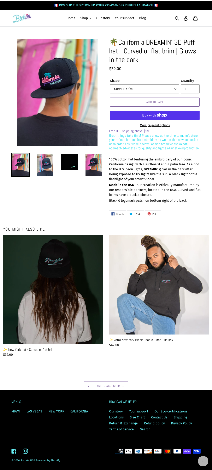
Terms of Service (121, 429)
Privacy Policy (181, 423)
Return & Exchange (123, 423)
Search (145, 429)
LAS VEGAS (34, 411)
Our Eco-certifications (170, 411)
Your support (138, 411)
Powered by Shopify (48, 460)
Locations (116, 417)
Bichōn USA (28, 460)
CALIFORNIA (79, 411)
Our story (116, 411)
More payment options (155, 125)
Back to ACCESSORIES (109, 386)
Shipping (180, 417)
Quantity (187, 81)
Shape (115, 81)
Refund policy (154, 423)
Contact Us (159, 417)
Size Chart (137, 417)
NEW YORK (56, 411)
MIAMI (15, 411)
